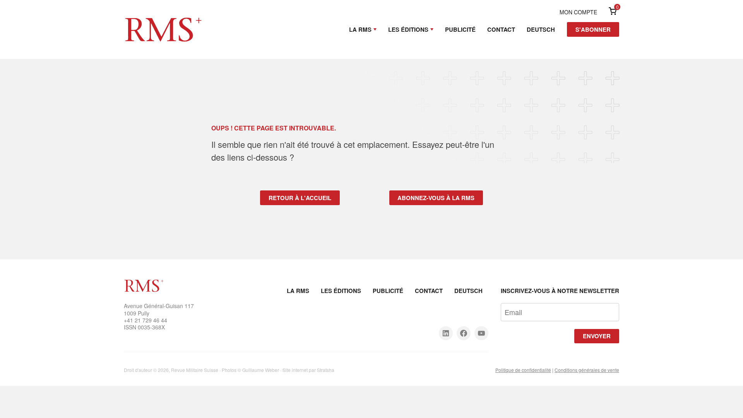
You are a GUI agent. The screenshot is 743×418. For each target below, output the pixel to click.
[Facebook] (464, 333)
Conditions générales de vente (587, 370)
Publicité (460, 29)
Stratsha (325, 370)
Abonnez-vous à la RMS (435, 198)
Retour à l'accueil (300, 198)
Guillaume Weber (260, 370)
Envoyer (597, 336)
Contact (501, 29)
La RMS (360, 29)
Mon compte (578, 12)
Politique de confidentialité (523, 370)
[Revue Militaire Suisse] (163, 18)
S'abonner (593, 29)
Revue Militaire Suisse (194, 370)
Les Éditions (408, 29)
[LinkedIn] (446, 333)
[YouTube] (481, 333)
